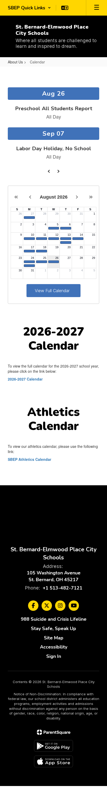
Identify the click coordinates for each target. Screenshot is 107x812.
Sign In (53, 656)
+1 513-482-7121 (62, 588)
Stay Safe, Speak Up (53, 628)
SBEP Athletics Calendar (29, 459)
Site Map (53, 638)
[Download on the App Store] (53, 761)
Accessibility (53, 647)
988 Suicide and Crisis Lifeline (53, 619)
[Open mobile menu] (96, 8)
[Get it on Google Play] (53, 746)
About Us (15, 61)
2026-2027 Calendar (25, 379)
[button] (29, 8)
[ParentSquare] (54, 732)
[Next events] (58, 171)
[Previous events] (49, 171)
